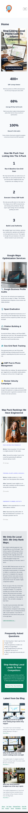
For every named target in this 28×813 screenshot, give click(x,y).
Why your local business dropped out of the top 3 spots (13, 785)
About (3, 806)
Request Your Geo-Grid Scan (14, 686)
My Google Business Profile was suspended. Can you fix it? (13, 649)
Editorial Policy (16, 806)
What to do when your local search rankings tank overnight (13, 754)
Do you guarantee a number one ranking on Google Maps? (13, 645)
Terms (12, 808)
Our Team (9, 806)
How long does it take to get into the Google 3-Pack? (15, 642)
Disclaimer (18, 808)
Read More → (6, 733)
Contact (24, 808)
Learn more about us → (9, 620)
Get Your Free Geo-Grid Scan (14, 68)
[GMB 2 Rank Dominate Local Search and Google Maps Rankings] (9, 9)
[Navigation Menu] (25, 9)
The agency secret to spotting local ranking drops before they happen (13, 721)
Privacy (7, 808)
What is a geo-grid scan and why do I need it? (15, 653)
